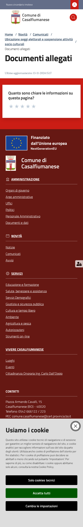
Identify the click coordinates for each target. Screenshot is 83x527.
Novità (22, 34)
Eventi (10, 367)
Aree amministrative (19, 196)
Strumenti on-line (18, 336)
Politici (10, 209)
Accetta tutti (41, 493)
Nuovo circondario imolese (19, 4)
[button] (73, 17)
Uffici (9, 203)
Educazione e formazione (22, 284)
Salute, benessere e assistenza (26, 291)
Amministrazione (25, 179)
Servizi (17, 274)
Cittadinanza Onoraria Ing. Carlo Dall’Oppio (34, 373)
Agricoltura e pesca (18, 323)
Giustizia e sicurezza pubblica (25, 304)
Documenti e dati (17, 222)
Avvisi (9, 260)
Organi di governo (17, 190)
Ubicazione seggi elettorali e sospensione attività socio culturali (39, 41)
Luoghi (10, 360)
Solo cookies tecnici (41, 480)
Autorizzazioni (15, 329)
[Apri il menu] (5, 17)
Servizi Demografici (18, 297)
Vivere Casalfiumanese (25, 349)
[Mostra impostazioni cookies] (79, 263)
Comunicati (40, 34)
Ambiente (12, 316)
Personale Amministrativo (23, 216)
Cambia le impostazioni (42, 506)
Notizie (10, 247)
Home (9, 34)
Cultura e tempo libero (20, 310)
